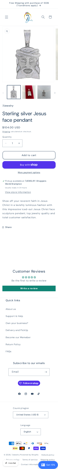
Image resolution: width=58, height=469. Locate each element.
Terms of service (30, 459)
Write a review (29, 288)
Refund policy (48, 455)
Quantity (7, 137)
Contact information (30, 464)
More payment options (29, 172)
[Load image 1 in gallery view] (14, 92)
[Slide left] (3, 93)
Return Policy (13, 344)
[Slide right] (55, 93)
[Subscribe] (46, 372)
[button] (6, 17)
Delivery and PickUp (17, 330)
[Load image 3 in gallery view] (44, 92)
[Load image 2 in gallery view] (29, 92)
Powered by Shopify (29, 455)
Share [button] (8, 227)
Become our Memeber (18, 337)
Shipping (6, 132)
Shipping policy (48, 459)
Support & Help (14, 316)
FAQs (8, 351)
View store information (18, 192)
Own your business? (17, 323)
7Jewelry (16, 455)
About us (11, 309)
